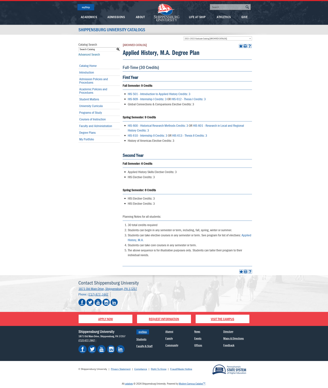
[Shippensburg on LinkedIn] (120, 349)
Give (244, 17)
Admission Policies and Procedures (93, 80)
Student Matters (89, 99)
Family (169, 338)
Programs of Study (90, 112)
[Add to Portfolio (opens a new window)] (241, 46)
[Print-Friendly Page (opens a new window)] (245, 46)
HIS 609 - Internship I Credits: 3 (147, 99)
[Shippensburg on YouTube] (101, 349)
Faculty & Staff (144, 346)
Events (197, 338)
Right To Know (158, 369)
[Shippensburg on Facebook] (82, 349)
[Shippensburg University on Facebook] (82, 302)
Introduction (86, 72)
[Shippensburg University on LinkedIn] (114, 302)
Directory (228, 331)
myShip (86, 7)
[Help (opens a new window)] (250, 46)
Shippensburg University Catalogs (111, 29)
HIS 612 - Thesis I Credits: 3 (189, 99)
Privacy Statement (121, 369)
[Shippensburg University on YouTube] (98, 302)
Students (141, 339)
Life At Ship (197, 17)
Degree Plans (87, 132)
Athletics (224, 17)
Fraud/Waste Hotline (181, 369)
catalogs (129, 383)
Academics (89, 17)
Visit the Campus (222, 319)
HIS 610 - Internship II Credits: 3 (147, 135)
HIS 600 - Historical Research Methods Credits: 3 (158, 125)
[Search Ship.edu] (247, 7)
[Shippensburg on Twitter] (92, 349)
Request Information (164, 319)
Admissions (116, 17)
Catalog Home (88, 65)
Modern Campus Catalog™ (192, 383)
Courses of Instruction (92, 119)
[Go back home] (167, 12)
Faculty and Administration (95, 126)
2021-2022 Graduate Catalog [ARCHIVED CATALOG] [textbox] (206, 38)
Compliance (140, 369)
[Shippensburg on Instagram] (111, 349)
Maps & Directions (233, 338)
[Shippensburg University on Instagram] (106, 302)
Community (171, 345)
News (197, 331)
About (140, 17)
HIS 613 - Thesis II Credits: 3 (189, 135)
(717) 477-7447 (98, 294)
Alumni (169, 331)
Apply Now (105, 319)
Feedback (228, 345)
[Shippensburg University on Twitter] (90, 302)
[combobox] (218, 38)
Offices (198, 345)
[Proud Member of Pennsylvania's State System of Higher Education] (229, 369)
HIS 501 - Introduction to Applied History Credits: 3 (159, 94)
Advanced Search (89, 54)
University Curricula (91, 106)
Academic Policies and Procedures (93, 91)
